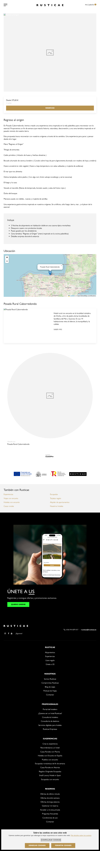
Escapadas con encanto (50, 779)
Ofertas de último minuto (50, 794)
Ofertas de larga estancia (50, 802)
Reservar (50, 108)
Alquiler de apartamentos (59, 502)
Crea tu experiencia (50, 744)
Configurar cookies (51, 840)
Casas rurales (9, 506)
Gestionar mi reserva (50, 806)
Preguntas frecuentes (50, 814)
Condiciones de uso (50, 818)
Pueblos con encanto (50, 759)
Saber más (58, 329)
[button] (50, 272)
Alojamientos (50, 652)
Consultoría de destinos (50, 721)
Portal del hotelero (50, 709)
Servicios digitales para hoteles (50, 725)
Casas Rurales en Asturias (50, 767)
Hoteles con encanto (12, 502)
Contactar (50, 694)
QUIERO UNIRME (18, 604)
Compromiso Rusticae (50, 683)
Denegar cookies (37, 845)
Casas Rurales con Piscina (50, 752)
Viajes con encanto (11, 498)
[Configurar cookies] (5, 5)
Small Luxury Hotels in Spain (50, 775)
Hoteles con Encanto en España (50, 755)
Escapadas (54, 494)
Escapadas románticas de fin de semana (50, 763)
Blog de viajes (50, 687)
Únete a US (50, 664)
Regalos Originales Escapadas (50, 771)
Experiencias (8, 494)
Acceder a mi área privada (50, 810)
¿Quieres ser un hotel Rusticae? (50, 713)
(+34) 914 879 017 (71, 630)
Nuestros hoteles (56, 506)
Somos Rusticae (50, 679)
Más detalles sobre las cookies (81, 835)
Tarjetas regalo (55, 498)
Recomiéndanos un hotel (50, 747)
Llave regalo (50, 660)
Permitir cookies (63, 845)
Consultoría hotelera (50, 717)
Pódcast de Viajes (50, 691)
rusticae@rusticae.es (88, 630)
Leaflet (72, 296)
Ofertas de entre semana (50, 798)
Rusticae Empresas (50, 729)
